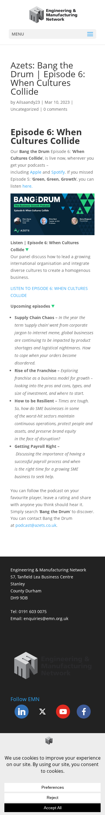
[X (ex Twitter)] (42, 712)
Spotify (58, 172)
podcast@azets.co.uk (35, 525)
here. (27, 186)
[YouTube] (63, 712)
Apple (35, 172)
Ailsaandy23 (28, 102)
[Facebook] (84, 712)
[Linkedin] (22, 712)
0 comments (55, 109)
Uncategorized (24, 109)
